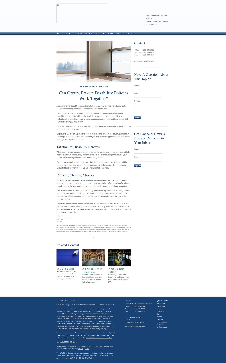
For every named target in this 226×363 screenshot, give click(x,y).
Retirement (161, 303)
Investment (161, 306)
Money (159, 317)
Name (136, 85)
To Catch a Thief (65, 268)
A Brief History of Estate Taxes (92, 270)
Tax (158, 314)
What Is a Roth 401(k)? (116, 270)
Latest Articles (162, 322)
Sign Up (138, 166)
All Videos (160, 324)
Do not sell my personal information (99, 338)
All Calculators (162, 327)
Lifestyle (160, 319)
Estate (159, 309)
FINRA (80, 349)
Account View (111, 33)
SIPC (87, 349)
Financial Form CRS (67, 300)
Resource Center (87, 33)
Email (136, 93)
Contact (129, 33)
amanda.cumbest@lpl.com (144, 61)
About (69, 33)
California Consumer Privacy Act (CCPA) (74, 335)
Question (137, 101)
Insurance (160, 311)
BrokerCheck (109, 305)
